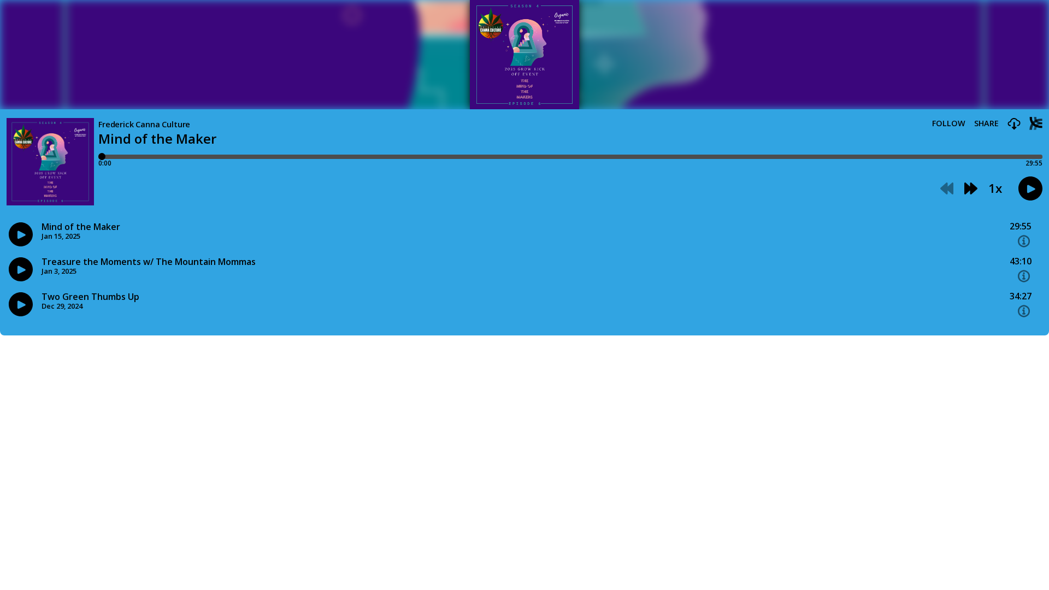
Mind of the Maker (81, 227)
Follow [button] (948, 123)
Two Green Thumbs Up (90, 297)
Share (986, 123)
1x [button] (995, 188)
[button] (1014, 124)
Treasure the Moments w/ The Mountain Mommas (149, 262)
